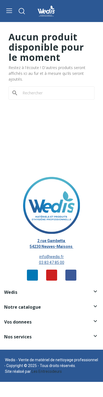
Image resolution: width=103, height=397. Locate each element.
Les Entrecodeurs (47, 371)
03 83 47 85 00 (51, 262)
